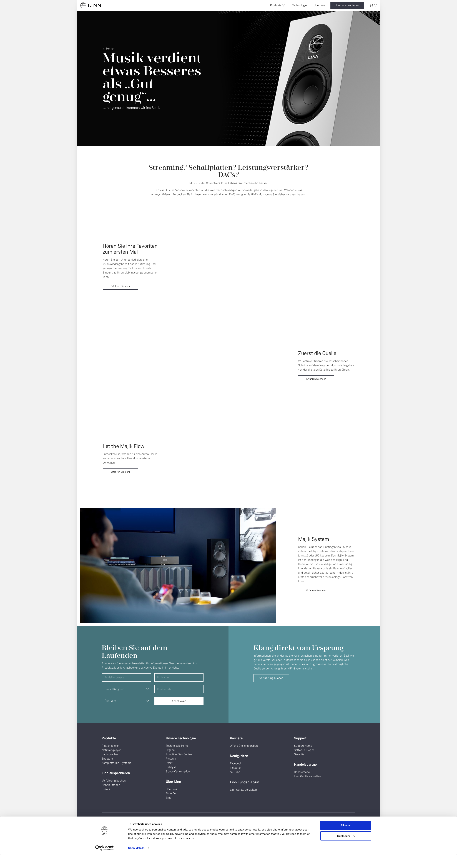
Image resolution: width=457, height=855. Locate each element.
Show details (136, 847)
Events (106, 789)
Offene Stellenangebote (244, 745)
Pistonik (171, 758)
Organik (170, 750)
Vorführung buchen (271, 678)
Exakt (169, 763)
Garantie (299, 754)
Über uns (319, 5)
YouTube (235, 772)
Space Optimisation (178, 771)
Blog (168, 797)
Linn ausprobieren (347, 5)
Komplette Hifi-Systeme (116, 763)
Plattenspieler (110, 745)
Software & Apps (304, 750)
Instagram (236, 767)
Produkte (275, 5)
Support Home (303, 745)
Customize (343, 835)
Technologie (299, 5)
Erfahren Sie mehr (120, 286)
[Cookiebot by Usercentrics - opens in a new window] (104, 848)
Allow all (345, 825)
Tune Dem (172, 793)
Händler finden (111, 785)
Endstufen (108, 758)
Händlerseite (302, 772)
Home (110, 48)
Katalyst (171, 767)
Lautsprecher (110, 754)
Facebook (236, 763)
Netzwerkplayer (111, 750)
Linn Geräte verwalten (243, 789)
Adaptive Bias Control (179, 754)
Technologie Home (177, 745)
